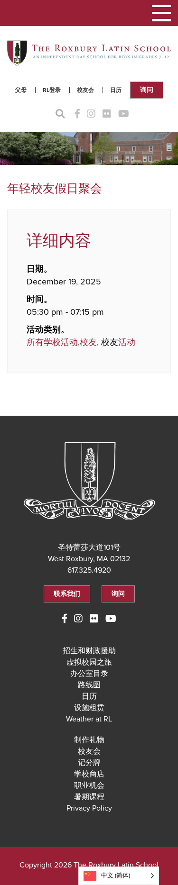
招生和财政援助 (89, 651)
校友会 (85, 90)
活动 (126, 342)
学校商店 (89, 774)
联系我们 (67, 594)
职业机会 (89, 785)
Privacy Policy (89, 808)
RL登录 (52, 90)
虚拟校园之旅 (89, 662)
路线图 (89, 685)
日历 (116, 90)
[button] (161, 13)
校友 (88, 342)
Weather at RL (89, 719)
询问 (146, 90)
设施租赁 (89, 707)
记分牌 (89, 762)
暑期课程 (89, 797)
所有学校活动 (52, 342)
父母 (21, 90)
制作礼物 (89, 740)
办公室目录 (89, 673)
